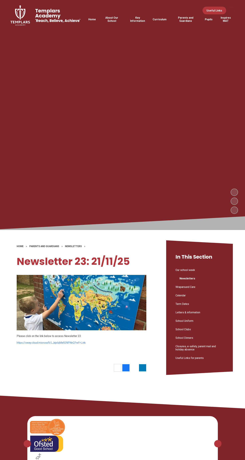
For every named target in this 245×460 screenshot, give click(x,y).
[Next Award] (218, 443)
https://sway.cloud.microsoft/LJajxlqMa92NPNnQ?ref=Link (51, 342)
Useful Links (214, 10)
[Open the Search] (231, 10)
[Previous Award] (27, 443)
